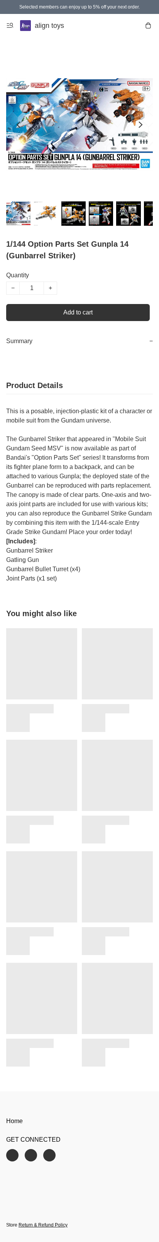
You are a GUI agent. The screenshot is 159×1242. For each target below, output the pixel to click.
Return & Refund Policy (43, 1225)
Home (14, 1121)
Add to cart (78, 312)
